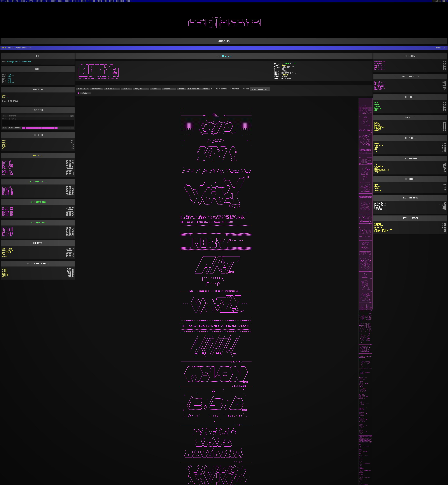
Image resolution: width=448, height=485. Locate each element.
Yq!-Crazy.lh (7, 224)
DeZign (377, 119)
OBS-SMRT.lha (7, 185)
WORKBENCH (120, 1)
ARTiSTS (39, 1)
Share (205, 85)
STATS (99, 1)
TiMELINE (91, 1)
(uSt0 (286, 60)
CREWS (47, 1)
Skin (376, 99)
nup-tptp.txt (380, 62)
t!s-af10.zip (7, 230)
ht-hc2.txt (6, 165)
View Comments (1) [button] (260, 86)
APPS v (32, 1)
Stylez (377, 103)
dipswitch (378, 142)
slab (293, 60)
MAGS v (24, 1)
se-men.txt (379, 82)
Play (5, 124)
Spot (4, 93)
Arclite (377, 121)
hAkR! (285, 71)
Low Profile (379, 123)
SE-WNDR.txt (7, 169)
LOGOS (53, 1)
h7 (3, 144)
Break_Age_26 (7, 247)
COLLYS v (16, 1)
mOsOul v (85, 90)
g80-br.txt (379, 64)
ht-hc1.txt (6, 167)
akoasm (4, 252)
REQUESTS (75, 1)
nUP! (376, 106)
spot (376, 164)
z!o (375, 147)
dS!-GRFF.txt (380, 60)
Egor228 (5, 251)
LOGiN (444, 1)
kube (4, 91)
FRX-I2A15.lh (7, 226)
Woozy (284, 62)
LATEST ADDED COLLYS (38, 178)
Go (72, 112)
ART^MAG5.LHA (7, 210)
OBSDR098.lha (7, 191)
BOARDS (60, 1)
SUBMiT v (129, 1)
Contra (377, 127)
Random (18, 124)
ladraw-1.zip (7, 228)
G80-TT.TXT (6, 159)
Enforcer (378, 105)
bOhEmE (4, 141)
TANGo (376, 185)
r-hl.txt (378, 86)
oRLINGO (377, 183)
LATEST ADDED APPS (38, 219)
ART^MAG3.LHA (7, 206)
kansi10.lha (7, 232)
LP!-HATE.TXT (380, 84)
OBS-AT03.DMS (7, 204)
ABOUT (111, 1)
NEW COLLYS (37, 152)
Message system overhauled (19, 58)
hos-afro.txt (380, 58)
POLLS (83, 1)
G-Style (377, 125)
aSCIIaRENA (4, 1)
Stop (11, 124)
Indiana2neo (7, 245)
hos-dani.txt (380, 65)
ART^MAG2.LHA (7, 211)
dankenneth (6, 249)
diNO (4, 142)
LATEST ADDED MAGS (38, 198)
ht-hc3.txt (6, 157)
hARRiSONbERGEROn (381, 166)
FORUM (67, 1)
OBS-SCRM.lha (7, 187)
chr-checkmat (7, 161)
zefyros (377, 168)
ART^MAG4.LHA (7, 208)
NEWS (105, 1)
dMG (375, 146)
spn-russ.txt (7, 170)
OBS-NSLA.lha (7, 189)
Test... (10, 71)
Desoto (377, 101)
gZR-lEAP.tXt (7, 163)
